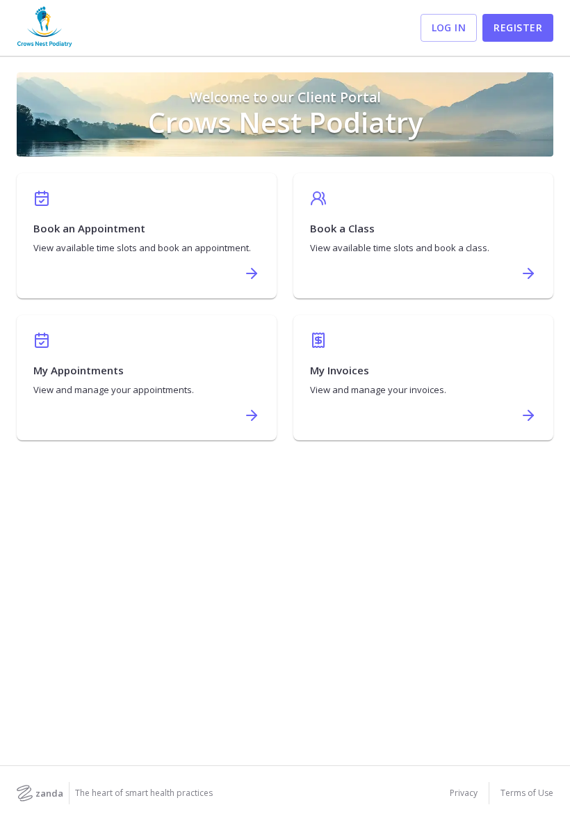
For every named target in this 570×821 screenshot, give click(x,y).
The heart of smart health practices (144, 793)
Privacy (464, 793)
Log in (449, 27)
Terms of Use (526, 793)
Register (518, 27)
